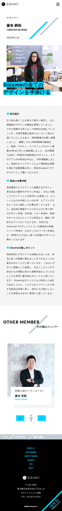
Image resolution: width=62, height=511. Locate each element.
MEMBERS (20, 437)
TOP (5, 437)
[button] (20, 418)
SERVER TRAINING (31, 456)
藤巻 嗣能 (39, 437)
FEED (31, 464)
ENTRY (31, 468)
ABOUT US (31, 448)
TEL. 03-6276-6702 (31, 497)
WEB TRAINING (31, 452)
